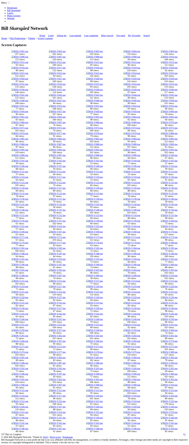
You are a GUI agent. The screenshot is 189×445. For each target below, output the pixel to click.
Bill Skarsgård (13, 10)
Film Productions (18, 38)
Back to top (55, 437)
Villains (31, 38)
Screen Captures (45, 38)
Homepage (12, 8)
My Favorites (134, 35)
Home (42, 35)
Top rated (120, 35)
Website (10, 18)
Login (51, 35)
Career (10, 13)
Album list (61, 35)
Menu (4, 2)
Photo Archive (14, 15)
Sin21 (45, 437)
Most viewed (107, 35)
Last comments (91, 35)
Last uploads (75, 35)
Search (146, 35)
